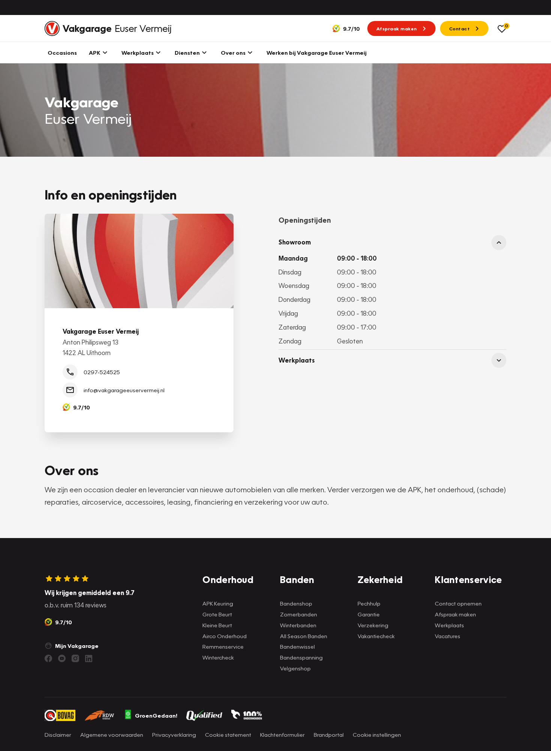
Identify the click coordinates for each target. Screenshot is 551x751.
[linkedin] (89, 658)
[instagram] (75, 658)
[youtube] (62, 658)
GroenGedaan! (156, 715)
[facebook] (48, 658)
